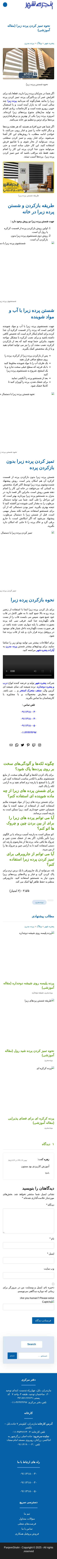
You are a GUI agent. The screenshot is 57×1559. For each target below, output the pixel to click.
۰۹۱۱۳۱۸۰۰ (27, 711)
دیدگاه (50, 1204)
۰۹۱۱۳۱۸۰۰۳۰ (28, 1473)
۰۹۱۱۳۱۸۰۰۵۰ (28, 1491)
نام (52, 1238)
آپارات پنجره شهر (45, 650)
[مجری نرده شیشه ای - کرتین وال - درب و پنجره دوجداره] (39, 5)
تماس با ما (27, 1528)
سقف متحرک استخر (31, 690)
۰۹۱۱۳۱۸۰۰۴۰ (28, 718)
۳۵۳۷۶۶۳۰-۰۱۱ (20, 1432)
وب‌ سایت (49, 1268)
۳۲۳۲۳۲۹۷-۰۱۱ (19, 1402)
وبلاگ (39, 43)
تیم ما (27, 1513)
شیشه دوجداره (38, 993)
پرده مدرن (29, 43)
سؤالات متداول (27, 1518)
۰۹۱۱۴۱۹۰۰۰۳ (25, 1444)
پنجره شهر (49, 43)
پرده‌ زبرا (12, 101)
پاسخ (47, 1173)
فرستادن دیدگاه (43, 1320)
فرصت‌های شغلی (27, 1523)
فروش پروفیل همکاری (27, 1533)
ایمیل (50, 1253)
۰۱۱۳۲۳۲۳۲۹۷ (28, 732)
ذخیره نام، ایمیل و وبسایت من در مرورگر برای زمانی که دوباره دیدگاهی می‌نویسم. (28, 1289)
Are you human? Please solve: (37, 1298)
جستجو (12, 1356)
